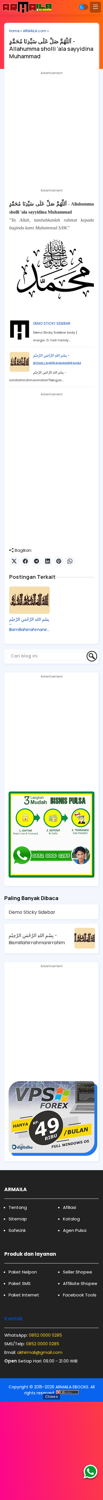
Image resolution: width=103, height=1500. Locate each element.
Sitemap (18, 1219)
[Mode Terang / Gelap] (83, 7)
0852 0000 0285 (45, 1335)
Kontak (13, 1318)
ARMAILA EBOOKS (72, 1387)
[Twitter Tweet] (14, 561)
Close (51, 1396)
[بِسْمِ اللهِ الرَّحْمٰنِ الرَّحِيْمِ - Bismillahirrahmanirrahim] (29, 600)
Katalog (71, 1219)
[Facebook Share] (25, 561)
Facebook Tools (79, 1295)
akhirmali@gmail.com (39, 1352)
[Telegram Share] (36, 561)
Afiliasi (69, 1207)
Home (14, 30)
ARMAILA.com (34, 30)
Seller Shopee (77, 1272)
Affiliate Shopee (80, 1283)
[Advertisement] (51, 128)
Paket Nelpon (23, 1272)
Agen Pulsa (74, 1230)
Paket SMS (20, 1283)
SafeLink (17, 1230)
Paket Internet (24, 1295)
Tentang (18, 1207)
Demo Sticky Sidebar (51, 323)
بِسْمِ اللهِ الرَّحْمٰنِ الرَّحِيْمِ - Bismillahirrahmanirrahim (29, 624)
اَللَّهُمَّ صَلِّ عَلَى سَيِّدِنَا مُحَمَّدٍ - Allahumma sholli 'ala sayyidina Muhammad (51, 48)
